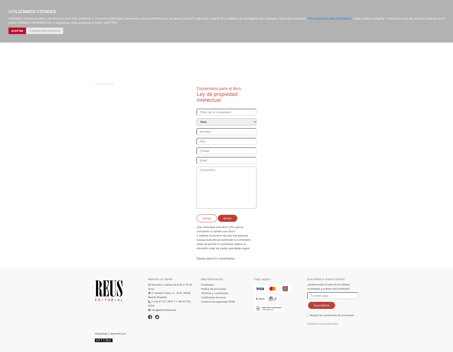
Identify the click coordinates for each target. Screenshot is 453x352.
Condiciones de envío (213, 297)
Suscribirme (321, 305)
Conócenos (207, 284)
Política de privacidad (213, 288)
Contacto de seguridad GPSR (218, 301)
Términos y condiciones (214, 293)
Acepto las (332, 315)
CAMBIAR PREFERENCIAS (44, 30)
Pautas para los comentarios (216, 258)
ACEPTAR (17, 30)
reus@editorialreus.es (163, 309)
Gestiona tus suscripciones (322, 323)
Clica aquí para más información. (330, 18)
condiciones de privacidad (338, 315)
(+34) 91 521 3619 (162, 301)
